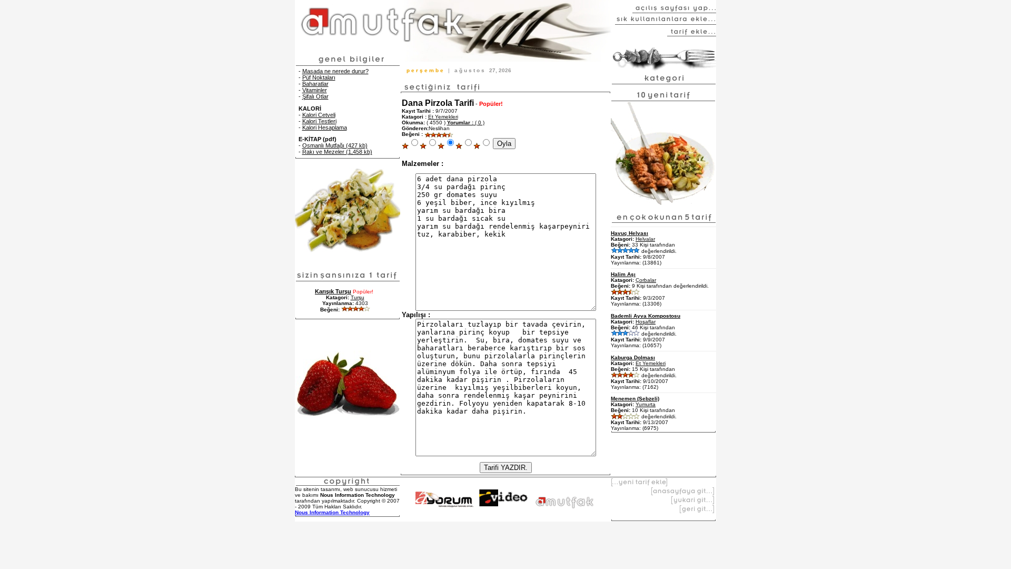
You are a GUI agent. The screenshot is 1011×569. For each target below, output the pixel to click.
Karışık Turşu (333, 291)
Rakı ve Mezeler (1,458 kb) (337, 152)
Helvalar (645, 239)
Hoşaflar (646, 322)
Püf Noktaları (318, 77)
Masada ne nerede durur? (335, 71)
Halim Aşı (623, 274)
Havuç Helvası (629, 233)
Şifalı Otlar (315, 96)
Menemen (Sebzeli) (635, 398)
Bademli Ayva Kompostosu (645, 316)
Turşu (357, 297)
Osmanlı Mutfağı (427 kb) (335, 145)
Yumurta (646, 404)
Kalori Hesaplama (324, 127)
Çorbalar (646, 280)
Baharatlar (315, 84)
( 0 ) (465, 122)
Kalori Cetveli (318, 115)
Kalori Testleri (319, 121)
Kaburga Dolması (633, 357)
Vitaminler (314, 90)
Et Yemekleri (443, 117)
